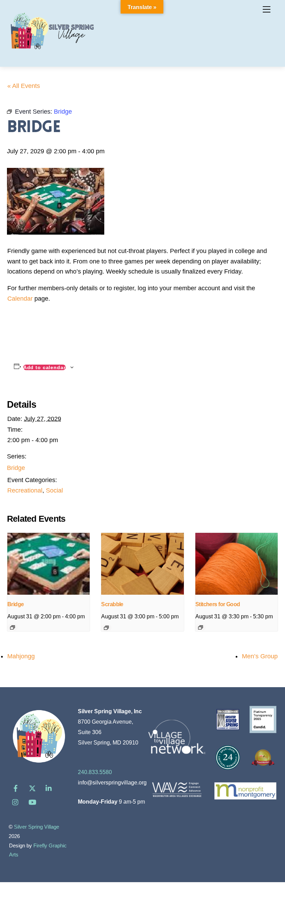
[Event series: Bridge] (12, 627)
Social (54, 490)
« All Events (23, 85)
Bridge (16, 467)
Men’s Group (260, 656)
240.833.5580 (95, 772)
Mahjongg (21, 656)
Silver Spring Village (36, 827)
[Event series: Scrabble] (106, 628)
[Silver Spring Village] (52, 53)
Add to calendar (44, 367)
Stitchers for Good (217, 604)
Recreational (24, 490)
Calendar (20, 298)
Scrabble (112, 604)
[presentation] (48, 564)
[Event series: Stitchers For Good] (200, 627)
